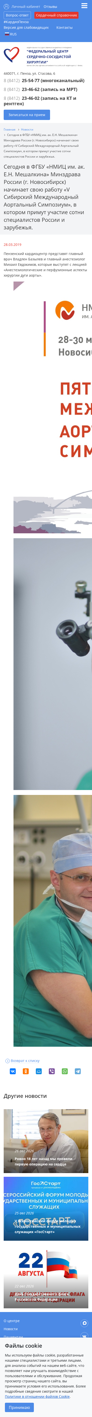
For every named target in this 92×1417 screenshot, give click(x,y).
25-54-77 (30, 80)
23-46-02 (30, 98)
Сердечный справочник (56, 15)
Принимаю (19, 1407)
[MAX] (84, 1323)
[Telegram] (78, 1071)
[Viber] (52, 1071)
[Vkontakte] (84, 1336)
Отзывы (50, 6)
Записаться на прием (27, 114)
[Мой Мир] (39, 1071)
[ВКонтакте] (13, 1071)
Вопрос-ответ (17, 15)
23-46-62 (30, 89)
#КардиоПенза (16, 21)
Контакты (64, 27)
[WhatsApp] (65, 1071)
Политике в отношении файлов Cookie (37, 1396)
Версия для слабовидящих (26, 27)
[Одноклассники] (26, 1071)
